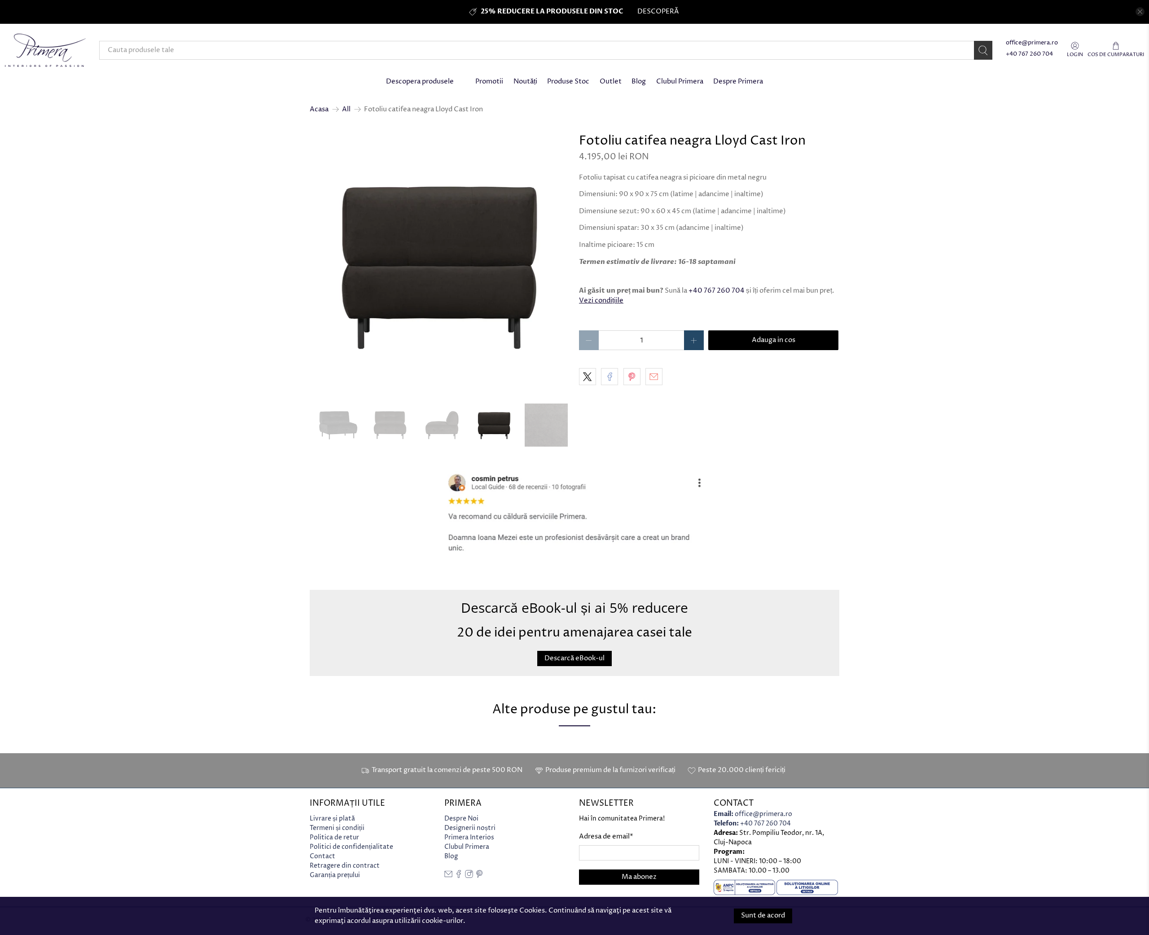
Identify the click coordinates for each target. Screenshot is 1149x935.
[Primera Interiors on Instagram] (469, 876)
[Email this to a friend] (653, 376)
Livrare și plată (332, 818)
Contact (322, 856)
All (346, 109)
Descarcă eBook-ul (574, 658)
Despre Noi (461, 818)
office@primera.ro (1032, 43)
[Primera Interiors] (45, 50)
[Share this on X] (587, 376)
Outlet (611, 81)
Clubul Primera (679, 81)
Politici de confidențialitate (351, 847)
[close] (1140, 11)
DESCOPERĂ (658, 11)
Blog (639, 81)
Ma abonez (639, 877)
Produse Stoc (568, 81)
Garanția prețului (335, 875)
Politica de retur (334, 837)
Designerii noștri (470, 828)
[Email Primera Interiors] (448, 876)
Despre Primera (738, 81)
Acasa (319, 109)
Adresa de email (606, 836)
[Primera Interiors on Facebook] (459, 876)
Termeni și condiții (337, 828)
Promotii (489, 81)
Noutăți (525, 81)
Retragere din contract (345, 865)
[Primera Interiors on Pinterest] (479, 876)
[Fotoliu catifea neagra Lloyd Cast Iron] (440, 264)
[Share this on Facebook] (609, 376)
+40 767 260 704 (1029, 54)
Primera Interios (469, 837)
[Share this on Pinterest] (631, 376)
